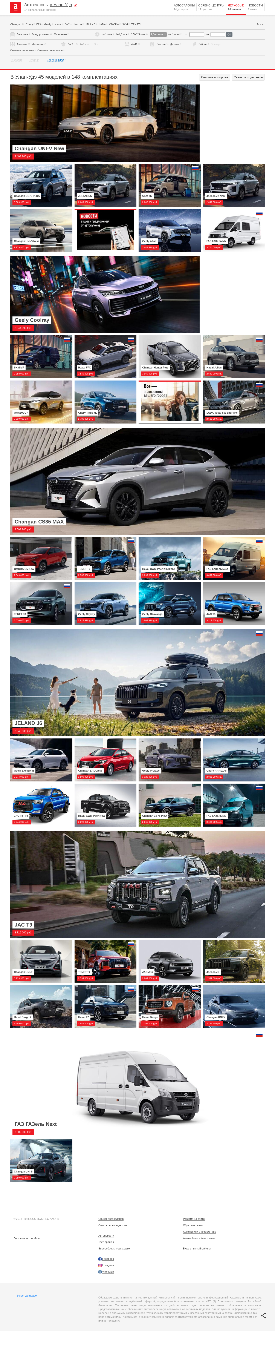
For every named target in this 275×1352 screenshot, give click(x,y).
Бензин (161, 44)
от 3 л (94, 44)
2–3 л (83, 44)
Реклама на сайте (194, 1218)
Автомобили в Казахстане (199, 1238)
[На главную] (17, 7)
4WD (134, 44)
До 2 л (71, 44)
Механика (38, 44)
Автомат (22, 44)
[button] (76, 4)
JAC (67, 24)
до (207, 34)
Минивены (60, 34)
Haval (58, 24)
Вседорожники (40, 34)
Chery (29, 24)
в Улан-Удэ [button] (61, 4)
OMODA (114, 24)
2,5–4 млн (157, 34)
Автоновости (106, 1235)
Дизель (174, 44)
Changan (15, 24)
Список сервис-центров (112, 1225)
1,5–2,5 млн (138, 34)
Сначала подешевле (50, 50)
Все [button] (259, 24)
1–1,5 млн (122, 34)
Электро (216, 44)
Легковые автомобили (27, 1238)
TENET (135, 24)
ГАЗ (38, 24)
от (186, 34)
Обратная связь (193, 1225)
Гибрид (203, 44)
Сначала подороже (22, 50)
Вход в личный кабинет (197, 1248)
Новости (255, 7)
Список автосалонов (111, 1218)
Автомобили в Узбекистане (199, 1231)
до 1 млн (107, 34)
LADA (102, 24)
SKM (125, 24)
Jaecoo (77, 24)
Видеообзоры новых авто (114, 1248)
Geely (47, 24)
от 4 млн (173, 34)
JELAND (90, 24)
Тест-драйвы (106, 1242)
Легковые (236, 7)
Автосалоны (184, 7)
